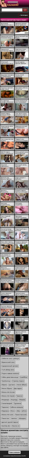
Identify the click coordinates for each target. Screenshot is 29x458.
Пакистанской (20, 415)
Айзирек (22, 418)
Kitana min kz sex (8, 392)
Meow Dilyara (7, 388)
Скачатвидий (7, 403)
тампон (14, 418)
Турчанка (17, 403)
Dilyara (4, 385)
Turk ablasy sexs (8, 370)
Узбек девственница (10, 377)
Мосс (13, 411)
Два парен (18, 388)
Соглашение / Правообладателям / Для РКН (14, 455)
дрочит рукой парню (10, 422)
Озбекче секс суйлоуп (10, 358)
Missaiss (22, 400)
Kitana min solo (7, 415)
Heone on (15, 426)
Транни (19, 396)
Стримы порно (18, 381)
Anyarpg (14, 400)
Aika (18, 411)
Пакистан (5, 418)
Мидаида (5, 400)
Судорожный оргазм (10, 366)
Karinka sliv (6, 426)
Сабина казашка (16, 407)
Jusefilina (23, 377)
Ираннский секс (8, 362)
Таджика (5, 407)
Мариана (5, 411)
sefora (24, 411)
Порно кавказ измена (10, 373)
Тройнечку (6, 381)
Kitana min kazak (8, 396)
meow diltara (22, 385)
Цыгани (12, 385)
